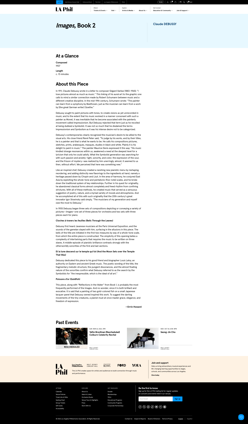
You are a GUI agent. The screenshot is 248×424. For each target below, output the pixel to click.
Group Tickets (60, 403)
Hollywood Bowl (87, 2)
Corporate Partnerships (115, 406)
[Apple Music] (164, 406)
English (180, 419)
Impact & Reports (140, 419)
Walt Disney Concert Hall (72, 2)
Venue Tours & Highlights (90, 400)
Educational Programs (115, 400)
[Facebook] (140, 406)
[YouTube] (156, 406)
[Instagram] (148, 406)
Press (83, 403)
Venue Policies (60, 394)
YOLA (123, 2)
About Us (85, 391)
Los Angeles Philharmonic (111, 2)
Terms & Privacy (167, 419)
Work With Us (86, 406)
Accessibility (60, 408)
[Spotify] (160, 406)
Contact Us (128, 419)
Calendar (59, 391)
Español (189, 419)
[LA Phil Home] (64, 9)
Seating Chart (60, 400)
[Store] (175, 2)
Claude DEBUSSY (164, 24)
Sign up (177, 399)
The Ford (97, 2)
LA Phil (59, 2)
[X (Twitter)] (144, 406)
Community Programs (115, 403)
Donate (161, 2)
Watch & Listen (87, 394)
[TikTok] (152, 406)
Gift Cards (59, 406)
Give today (155, 375)
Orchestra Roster (87, 397)
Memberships (112, 394)
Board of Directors (154, 419)
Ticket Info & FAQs (62, 397)
